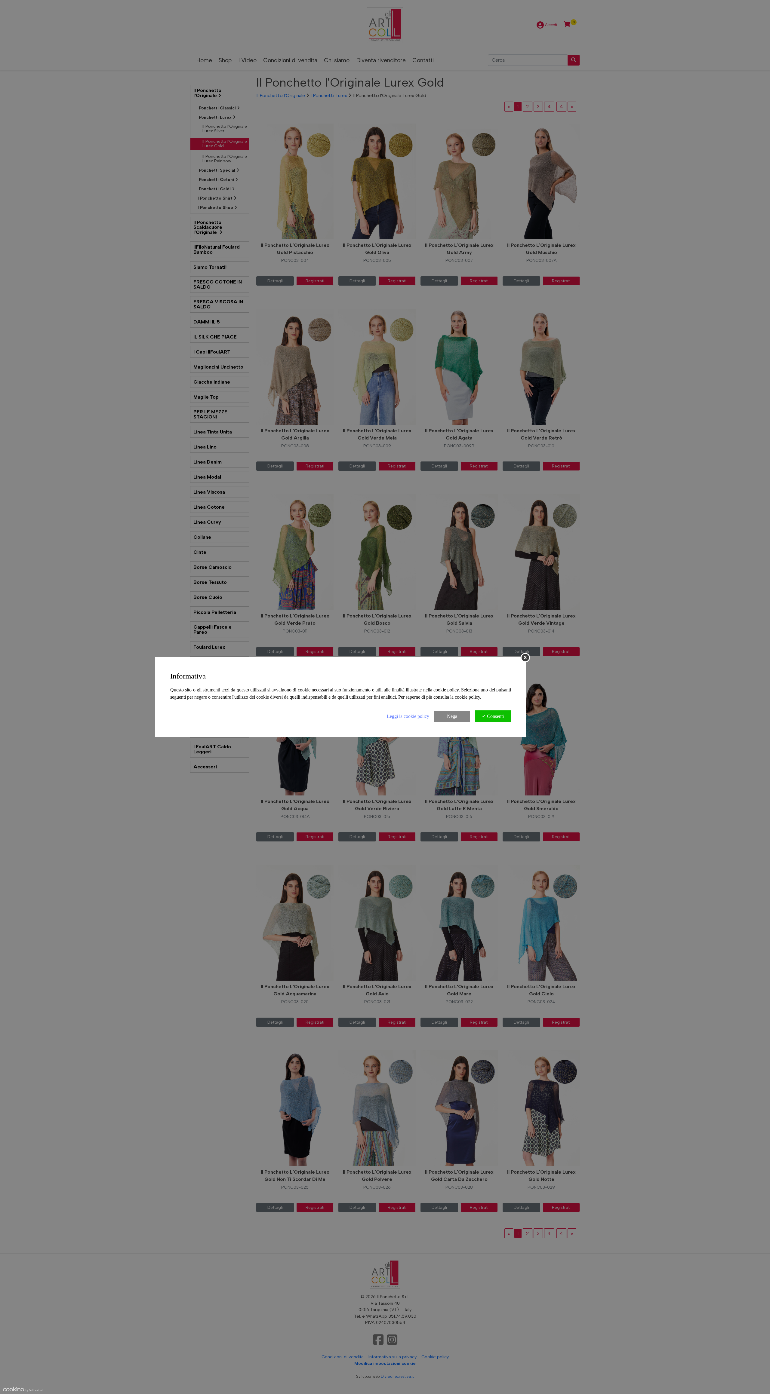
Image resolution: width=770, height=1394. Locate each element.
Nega (452, 716)
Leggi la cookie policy (408, 716)
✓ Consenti (493, 716)
